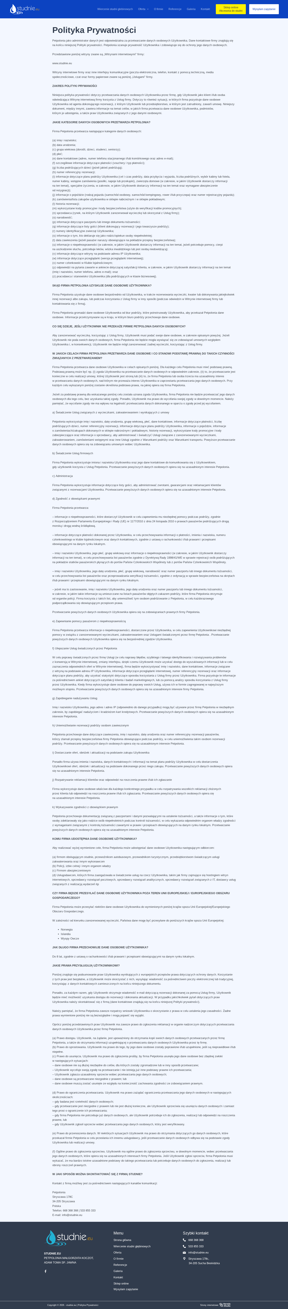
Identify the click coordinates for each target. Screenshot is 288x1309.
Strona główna (122, 1240)
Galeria (118, 1271)
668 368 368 (196, 1240)
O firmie (119, 1258)
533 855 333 (196, 1246)
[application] (147, 9)
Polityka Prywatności (88, 1305)
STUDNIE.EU (52, 1253)
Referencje (120, 1264)
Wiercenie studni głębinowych (132, 1246)
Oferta (117, 1252)
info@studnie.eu (198, 1252)
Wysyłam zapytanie (126, 1289)
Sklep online (121, 1283)
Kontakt (118, 1277)
